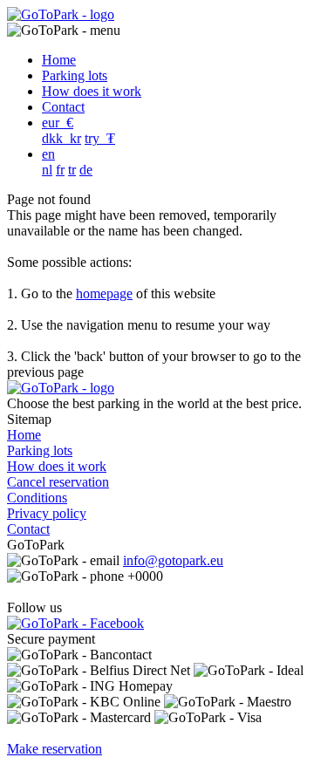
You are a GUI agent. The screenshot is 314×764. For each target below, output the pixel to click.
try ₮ (100, 138)
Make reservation (54, 748)
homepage (104, 293)
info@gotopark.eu (173, 560)
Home (59, 59)
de (85, 169)
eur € (57, 122)
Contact (63, 106)
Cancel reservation (58, 481)
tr (72, 169)
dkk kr (61, 138)
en (48, 154)
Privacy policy (46, 513)
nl (47, 169)
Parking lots (74, 75)
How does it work (91, 91)
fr (60, 169)
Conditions (37, 497)
